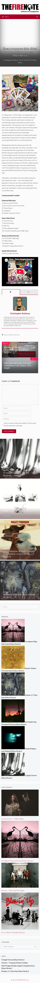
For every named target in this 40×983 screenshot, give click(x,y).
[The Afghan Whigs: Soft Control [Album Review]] (20, 857)
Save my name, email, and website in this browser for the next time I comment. (20, 424)
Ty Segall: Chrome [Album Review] (12, 960)
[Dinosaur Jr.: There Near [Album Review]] (20, 599)
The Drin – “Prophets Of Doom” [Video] (14, 963)
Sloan (6, 335)
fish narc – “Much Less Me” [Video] (12, 890)
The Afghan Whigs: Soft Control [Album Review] (17, 861)
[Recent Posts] (29, 292)
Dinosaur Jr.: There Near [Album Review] (15, 971)
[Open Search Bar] (37, 16)
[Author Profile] (11, 292)
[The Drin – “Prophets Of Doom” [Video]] (20, 518)
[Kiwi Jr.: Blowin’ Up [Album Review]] (20, 928)
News (20, 63)
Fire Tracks (32, 60)
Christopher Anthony (20, 313)
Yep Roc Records (13, 335)
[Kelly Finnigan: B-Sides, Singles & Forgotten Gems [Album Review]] (20, 559)
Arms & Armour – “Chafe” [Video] (12, 819)
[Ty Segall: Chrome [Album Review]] (20, 477)
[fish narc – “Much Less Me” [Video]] (20, 886)
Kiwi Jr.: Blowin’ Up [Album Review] (13, 932)
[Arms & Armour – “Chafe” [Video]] (20, 815)
